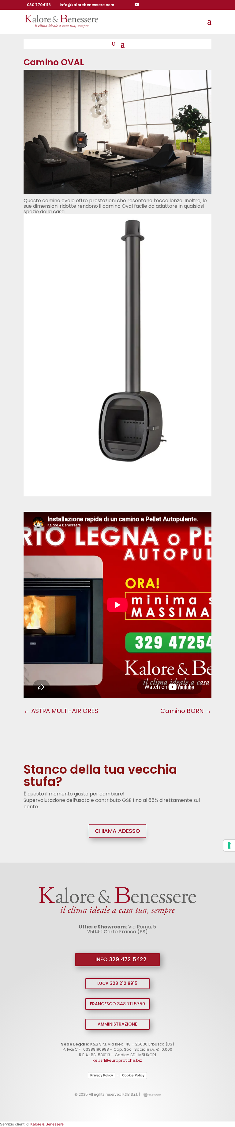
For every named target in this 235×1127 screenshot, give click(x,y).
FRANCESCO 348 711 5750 (117, 1004)
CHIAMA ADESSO (117, 831)
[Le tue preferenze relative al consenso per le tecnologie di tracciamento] (229, 845)
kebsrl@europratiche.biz (117, 1060)
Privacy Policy (101, 1075)
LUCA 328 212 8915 (117, 983)
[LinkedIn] (145, 4)
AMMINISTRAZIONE (117, 1024)
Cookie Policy (133, 1075)
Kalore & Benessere (47, 1124)
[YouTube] (137, 4)
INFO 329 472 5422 (121, 959)
